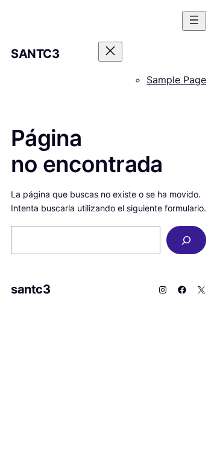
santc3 (35, 53)
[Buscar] (186, 240)
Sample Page (176, 80)
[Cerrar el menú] (110, 52)
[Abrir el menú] (194, 21)
